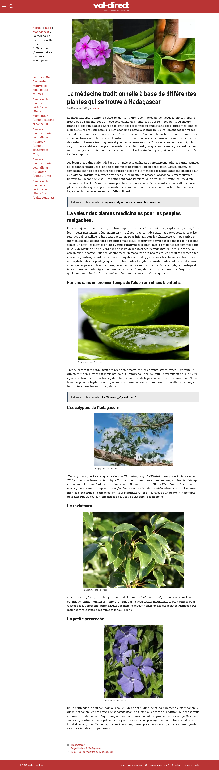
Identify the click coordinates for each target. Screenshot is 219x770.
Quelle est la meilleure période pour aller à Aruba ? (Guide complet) (43, 189)
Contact (176, 765)
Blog (48, 28)
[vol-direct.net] (111, 6)
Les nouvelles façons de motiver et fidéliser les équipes (42, 86)
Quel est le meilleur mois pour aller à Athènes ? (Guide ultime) (42, 167)
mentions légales (131, 765)
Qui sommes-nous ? (157, 765)
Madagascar (78, 744)
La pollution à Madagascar (86, 748)
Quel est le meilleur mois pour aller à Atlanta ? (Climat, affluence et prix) (42, 141)
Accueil (37, 28)
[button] (11, 6)
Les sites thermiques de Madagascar (92, 751)
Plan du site (192, 765)
